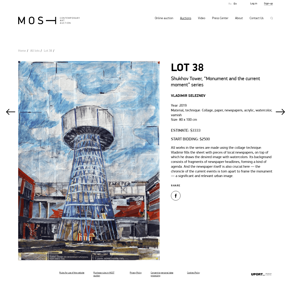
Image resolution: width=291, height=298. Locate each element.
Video (201, 18)
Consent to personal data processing (162, 274)
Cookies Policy (193, 273)
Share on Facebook (176, 195)
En (235, 4)
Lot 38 (48, 51)
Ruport (261, 274)
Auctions (185, 18)
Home (22, 51)
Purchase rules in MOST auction (103, 274)
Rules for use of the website (71, 273)
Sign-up (268, 3)
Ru (229, 4)
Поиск (271, 18)
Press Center (220, 18)
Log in (253, 3)
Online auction (164, 18)
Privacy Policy (136, 273)
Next (280, 112)
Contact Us (256, 18)
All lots (35, 51)
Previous (10, 112)
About (239, 18)
